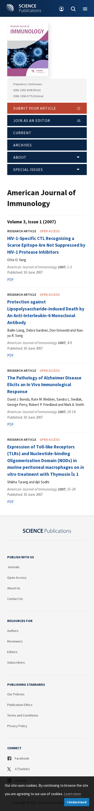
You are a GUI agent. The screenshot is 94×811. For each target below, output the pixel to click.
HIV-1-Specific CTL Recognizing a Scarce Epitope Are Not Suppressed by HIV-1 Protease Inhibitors (46, 245)
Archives (22, 145)
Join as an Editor (31, 120)
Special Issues (28, 169)
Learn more (72, 794)
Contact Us (15, 599)
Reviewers (15, 641)
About (20, 157)
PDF (10, 279)
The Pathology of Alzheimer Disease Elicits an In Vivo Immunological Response (44, 384)
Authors (13, 631)
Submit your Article (34, 108)
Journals (13, 567)
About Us (13, 588)
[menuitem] (61, 8)
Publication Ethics (20, 705)
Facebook (21, 758)
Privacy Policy (17, 726)
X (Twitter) (22, 769)
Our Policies (16, 694)
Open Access (17, 577)
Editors (12, 652)
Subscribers (16, 662)
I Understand (77, 802)
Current (22, 132)
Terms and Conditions (22, 715)
